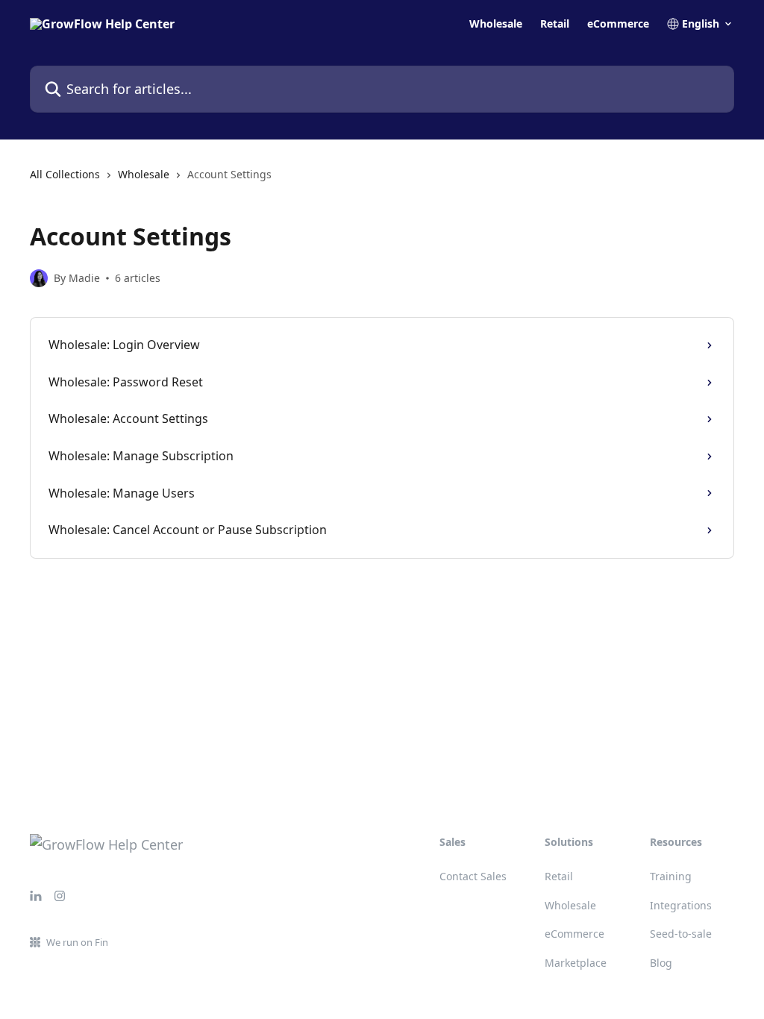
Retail (554, 24)
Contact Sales (473, 876)
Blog (661, 963)
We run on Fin (77, 942)
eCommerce (618, 24)
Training (671, 876)
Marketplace (576, 963)
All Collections (65, 174)
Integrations (681, 905)
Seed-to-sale (681, 933)
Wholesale (495, 24)
